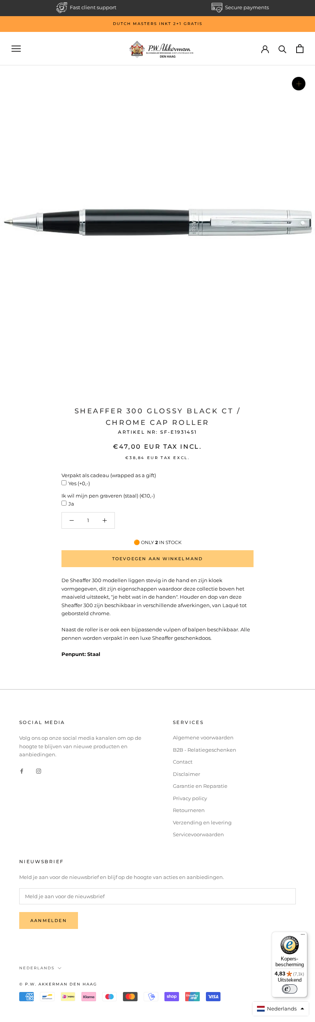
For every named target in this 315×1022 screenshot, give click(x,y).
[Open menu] (16, 48)
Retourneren (189, 810)
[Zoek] (283, 49)
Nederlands (37, 967)
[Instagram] (38, 771)
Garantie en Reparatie (200, 786)
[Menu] (302, 936)
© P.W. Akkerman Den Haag (58, 984)
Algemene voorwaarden (203, 737)
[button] (280, 1009)
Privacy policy (190, 798)
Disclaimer (186, 774)
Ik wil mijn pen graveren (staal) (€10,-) (108, 496)
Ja (71, 504)
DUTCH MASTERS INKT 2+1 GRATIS (157, 23)
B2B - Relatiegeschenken (204, 750)
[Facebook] (21, 771)
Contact (182, 762)
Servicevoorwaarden (198, 834)
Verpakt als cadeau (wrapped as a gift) (108, 475)
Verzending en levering (202, 822)
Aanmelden (48, 920)
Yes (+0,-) (79, 483)
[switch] (289, 989)
